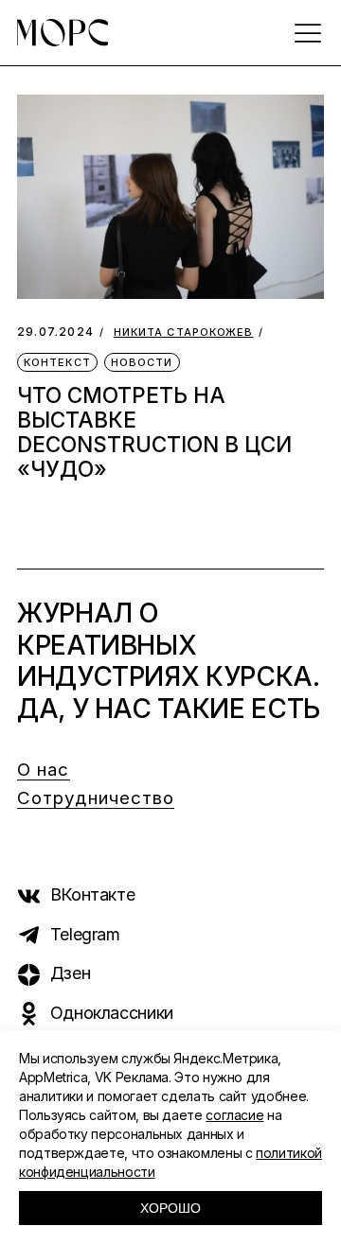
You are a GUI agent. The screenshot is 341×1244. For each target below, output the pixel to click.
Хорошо (170, 1208)
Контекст (57, 362)
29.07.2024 (55, 331)
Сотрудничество (95, 798)
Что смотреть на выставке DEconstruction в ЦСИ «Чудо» (154, 432)
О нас (43, 769)
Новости (142, 362)
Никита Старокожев (184, 332)
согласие (234, 1115)
